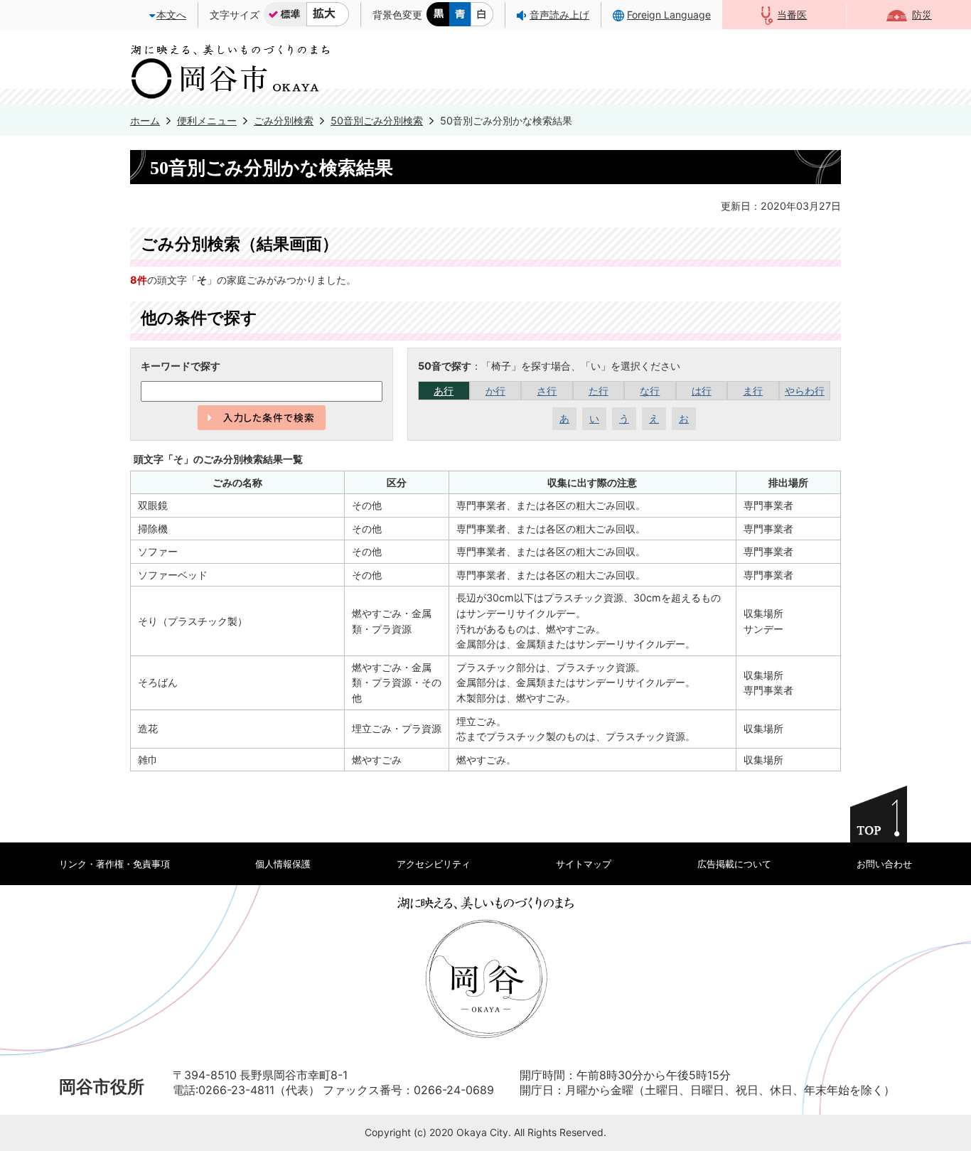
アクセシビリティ (434, 863)
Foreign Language (669, 15)
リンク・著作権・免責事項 (114, 863)
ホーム (145, 120)
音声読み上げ (559, 15)
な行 (650, 391)
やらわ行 (805, 391)
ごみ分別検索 (283, 120)
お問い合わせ (884, 863)
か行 (495, 391)
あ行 (444, 391)
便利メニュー (207, 120)
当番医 (792, 15)
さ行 (547, 391)
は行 (702, 391)
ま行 (753, 391)
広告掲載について (734, 863)
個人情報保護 (283, 863)
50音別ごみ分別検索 (377, 120)
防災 (922, 15)
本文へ (171, 15)
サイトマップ (583, 863)
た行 (598, 391)
